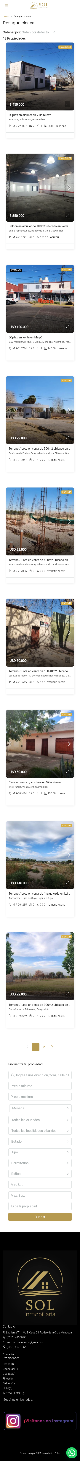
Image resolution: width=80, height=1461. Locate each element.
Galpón (7, 1383)
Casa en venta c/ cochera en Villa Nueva (35, 782)
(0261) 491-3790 (16, 1337)
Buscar (40, 1217)
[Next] (52, 1047)
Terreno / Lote (11, 1393)
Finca (6, 1378)
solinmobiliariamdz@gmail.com (25, 1342)
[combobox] (38, 32)
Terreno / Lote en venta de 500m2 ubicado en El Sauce (44, 448)
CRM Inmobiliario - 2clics (48, 1453)
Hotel (6, 1388)
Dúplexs (7, 1373)
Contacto (8, 1354)
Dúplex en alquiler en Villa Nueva (30, 115)
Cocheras (8, 1368)
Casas (6, 1364)
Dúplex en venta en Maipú (25, 337)
